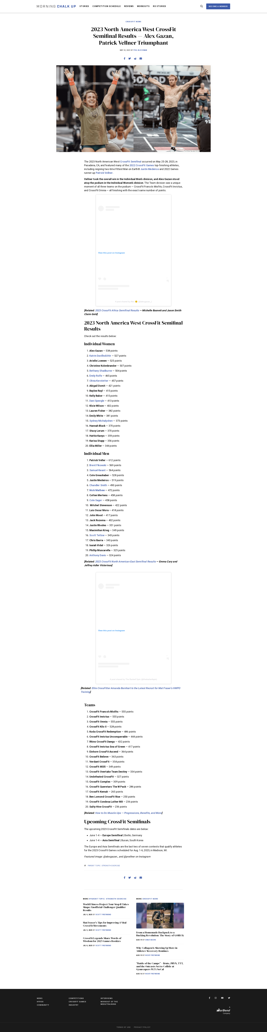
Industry (74, 1005)
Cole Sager (95, 500)
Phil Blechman (140, 50)
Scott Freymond (103, 915)
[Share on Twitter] (129, 58)
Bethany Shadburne (100, 370)
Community (43, 1005)
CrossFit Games (77, 1002)
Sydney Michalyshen (101, 420)
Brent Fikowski (97, 465)
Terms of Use (124, 1027)
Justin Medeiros (149, 169)
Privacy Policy (142, 1027)
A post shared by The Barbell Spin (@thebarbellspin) (133, 679)
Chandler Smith (98, 485)
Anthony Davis (97, 555)
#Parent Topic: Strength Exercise (107, 899)
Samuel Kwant (97, 470)
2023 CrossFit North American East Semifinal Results (125, 561)
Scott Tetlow (96, 535)
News (39, 998)
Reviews (129, 6)
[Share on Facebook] (125, 58)
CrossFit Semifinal (130, 161)
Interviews (107, 998)
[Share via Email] (140, 58)
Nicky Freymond (152, 955)
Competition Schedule (106, 6)
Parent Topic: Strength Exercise (104, 866)
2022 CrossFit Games (141, 165)
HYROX (40, 1002)
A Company (226, 1010)
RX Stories (159, 6)
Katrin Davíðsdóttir (100, 355)
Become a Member (218, 6)
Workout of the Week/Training (109, 1003)
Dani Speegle (96, 400)
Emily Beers (150, 940)
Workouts (143, 6)
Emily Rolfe (95, 375)
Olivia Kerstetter (98, 380)
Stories (84, 6)
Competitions (76, 998)
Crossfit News (133, 21)
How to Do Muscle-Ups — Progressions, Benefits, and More (128, 812)
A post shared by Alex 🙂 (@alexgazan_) (133, 301)
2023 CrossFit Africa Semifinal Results (117, 310)
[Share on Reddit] (135, 58)
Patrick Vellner (104, 172)
